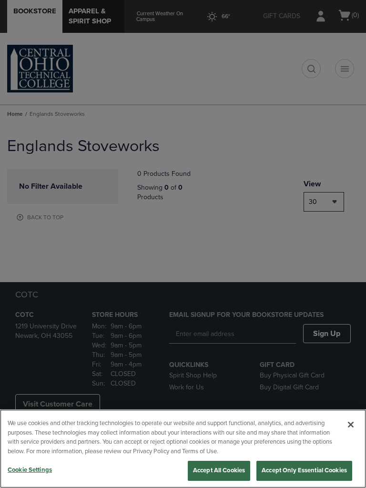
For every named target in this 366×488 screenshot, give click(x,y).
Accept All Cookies (219, 470)
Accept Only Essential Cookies (304, 470)
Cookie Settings (30, 470)
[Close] (350, 424)
